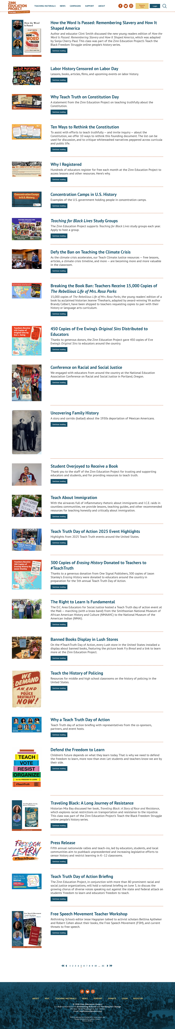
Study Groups (84, 220)
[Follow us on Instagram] (93, 991)
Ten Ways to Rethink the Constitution (85, 127)
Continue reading (59, 51)
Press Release (63, 842)
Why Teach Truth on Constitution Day (85, 97)
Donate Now (142, 6)
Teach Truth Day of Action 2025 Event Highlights (95, 531)
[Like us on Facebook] (82, 991)
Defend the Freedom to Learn (78, 749)
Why (47, 998)
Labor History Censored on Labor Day (84, 68)
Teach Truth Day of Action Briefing (82, 876)
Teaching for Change (111, 1006)
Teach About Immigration (74, 497)
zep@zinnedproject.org (90, 1011)
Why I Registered (66, 164)
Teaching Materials (45, 6)
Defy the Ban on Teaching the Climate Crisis (91, 252)
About (101, 6)
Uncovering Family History (75, 413)
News (62, 6)
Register (138, 998)
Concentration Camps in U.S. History (84, 194)
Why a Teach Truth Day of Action (80, 719)
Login (155, 6)
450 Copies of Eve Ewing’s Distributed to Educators (99, 331)
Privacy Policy (87, 1021)
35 (103, 965)
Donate (112, 998)
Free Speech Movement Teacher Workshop (89, 914)
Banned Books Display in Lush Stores (84, 639)
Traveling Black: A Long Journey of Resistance (92, 803)
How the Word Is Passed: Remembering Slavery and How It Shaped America (104, 25)
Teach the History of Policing (77, 673)
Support (89, 6)
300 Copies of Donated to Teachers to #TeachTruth (98, 565)
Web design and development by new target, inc (87, 1017)
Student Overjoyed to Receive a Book (84, 466)
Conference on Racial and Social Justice (86, 367)
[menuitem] (45, 6)
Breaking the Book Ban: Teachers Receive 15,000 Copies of (104, 288)
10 (96, 965)
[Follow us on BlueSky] (87, 992)
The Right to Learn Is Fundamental (83, 601)
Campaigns (75, 6)
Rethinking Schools (86, 1006)
